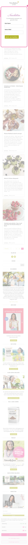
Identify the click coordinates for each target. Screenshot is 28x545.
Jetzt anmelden (12, 37)
